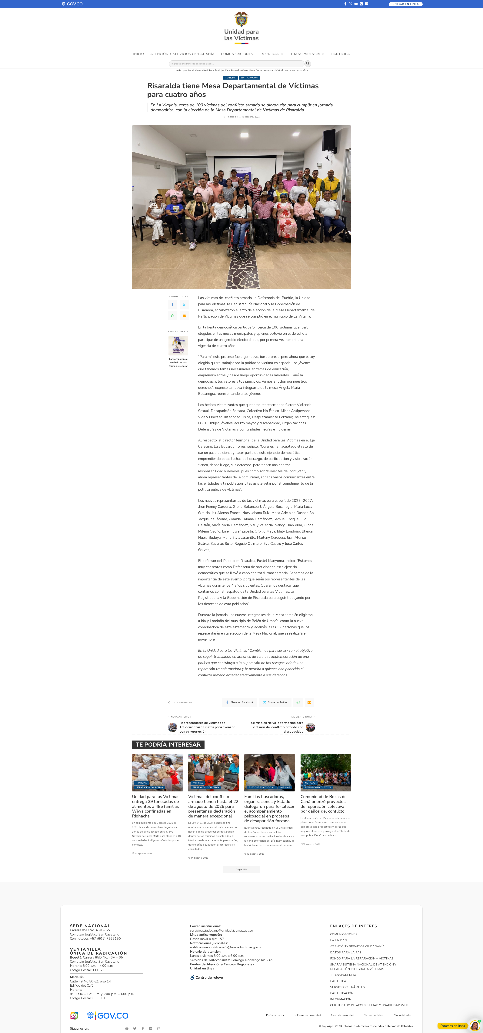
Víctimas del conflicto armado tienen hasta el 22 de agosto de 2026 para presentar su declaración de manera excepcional (213, 806)
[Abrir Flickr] (151, 1028)
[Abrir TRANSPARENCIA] (323, 54)
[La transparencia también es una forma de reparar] (178, 345)
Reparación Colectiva (150, 787)
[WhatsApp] (172, 315)
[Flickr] (366, 3)
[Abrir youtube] (127, 1028)
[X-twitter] (350, 3)
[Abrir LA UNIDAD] (282, 54)
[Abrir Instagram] (159, 1028)
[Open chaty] (475, 1025)
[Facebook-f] (345, 3)
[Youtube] (356, 3)
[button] (72, 4)
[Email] (184, 315)
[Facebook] (172, 304)
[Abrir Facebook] (143, 1028)
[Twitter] (184, 304)
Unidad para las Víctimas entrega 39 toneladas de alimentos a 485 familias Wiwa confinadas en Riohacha (155, 806)
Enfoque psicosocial (261, 787)
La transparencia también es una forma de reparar (178, 362)
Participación (249, 77)
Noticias (230, 77)
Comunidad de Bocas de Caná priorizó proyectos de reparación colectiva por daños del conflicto (324, 804)
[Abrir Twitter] (135, 1028)
